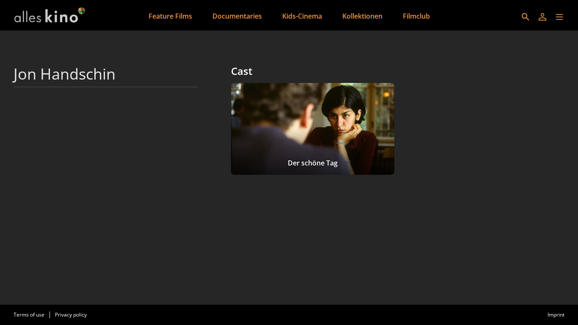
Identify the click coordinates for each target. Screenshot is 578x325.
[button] (559, 16)
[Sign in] (542, 16)
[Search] (525, 16)
